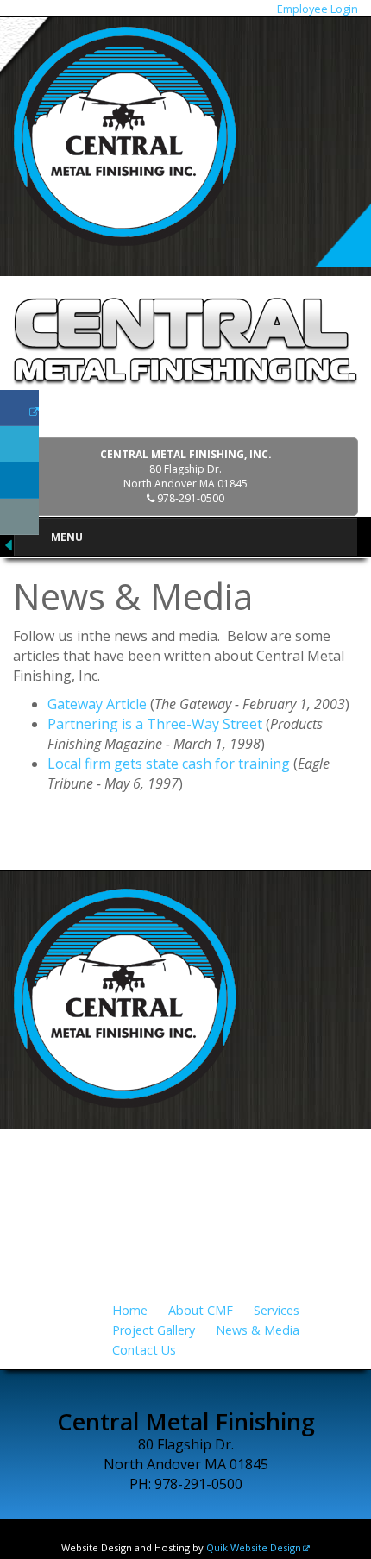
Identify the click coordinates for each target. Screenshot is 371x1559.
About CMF (200, 1310)
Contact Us (144, 1350)
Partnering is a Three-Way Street (154, 723)
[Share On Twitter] (19, 444)
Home (130, 1310)
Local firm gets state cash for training (168, 763)
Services (276, 1310)
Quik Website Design (253, 1547)
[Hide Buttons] (8, 544)
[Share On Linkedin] (19, 480)
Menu (67, 537)
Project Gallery (153, 1330)
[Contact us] (19, 517)
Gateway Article (97, 704)
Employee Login (317, 8)
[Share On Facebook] (19, 408)
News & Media (257, 1330)
